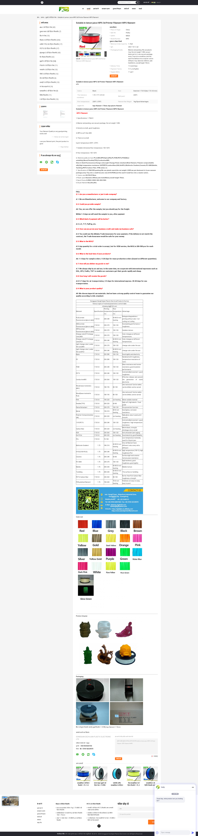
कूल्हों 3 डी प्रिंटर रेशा (51, 17)
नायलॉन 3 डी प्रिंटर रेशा (47, 70)
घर (83, 9)
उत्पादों (88, 9)
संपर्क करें (126, 9)
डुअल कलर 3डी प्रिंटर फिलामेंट (49, 31)
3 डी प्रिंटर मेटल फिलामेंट (47, 99)
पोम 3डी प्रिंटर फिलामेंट (47, 78)
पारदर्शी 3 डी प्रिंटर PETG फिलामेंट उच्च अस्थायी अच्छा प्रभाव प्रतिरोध (100, 809)
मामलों (140, 9)
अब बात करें (146, 2)
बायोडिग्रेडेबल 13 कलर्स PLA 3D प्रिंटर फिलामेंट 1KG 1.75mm (69, 814)
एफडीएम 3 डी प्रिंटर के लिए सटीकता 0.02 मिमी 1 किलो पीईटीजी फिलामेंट (100, 814)
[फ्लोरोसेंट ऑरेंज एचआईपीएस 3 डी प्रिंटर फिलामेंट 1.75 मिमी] (117, 774)
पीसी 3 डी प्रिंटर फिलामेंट (47, 74)
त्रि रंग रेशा (43, 36)
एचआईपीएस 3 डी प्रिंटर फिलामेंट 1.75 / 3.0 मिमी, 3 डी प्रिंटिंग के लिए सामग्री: (83, 784)
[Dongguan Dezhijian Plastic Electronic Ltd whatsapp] (47, 162)
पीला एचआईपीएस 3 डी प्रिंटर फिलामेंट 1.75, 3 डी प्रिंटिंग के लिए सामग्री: (134, 784)
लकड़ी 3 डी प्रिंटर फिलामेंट (48, 82)
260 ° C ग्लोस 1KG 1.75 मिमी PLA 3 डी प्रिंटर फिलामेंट (69, 819)
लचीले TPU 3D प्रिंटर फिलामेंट (49, 44)
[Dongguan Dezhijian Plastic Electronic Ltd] (64, 9)
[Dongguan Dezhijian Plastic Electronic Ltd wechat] (53, 162)
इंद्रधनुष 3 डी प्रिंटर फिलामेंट (48, 53)
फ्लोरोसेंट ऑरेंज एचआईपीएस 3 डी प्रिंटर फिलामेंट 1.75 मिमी (117, 784)
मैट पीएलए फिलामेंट (45, 57)
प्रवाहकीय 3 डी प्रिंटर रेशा (48, 91)
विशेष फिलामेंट (44, 95)
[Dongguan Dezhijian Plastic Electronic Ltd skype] (58, 162)
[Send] (192, 832)
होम (38, 17)
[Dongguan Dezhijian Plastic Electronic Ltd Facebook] (42, 2)
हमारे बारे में (96, 9)
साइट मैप (39, 822)
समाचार (134, 9)
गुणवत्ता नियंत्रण (117, 9)
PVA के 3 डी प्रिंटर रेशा (47, 65)
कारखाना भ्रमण (106, 9)
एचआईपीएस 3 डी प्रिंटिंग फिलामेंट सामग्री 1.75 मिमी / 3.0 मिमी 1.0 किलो (150, 784)
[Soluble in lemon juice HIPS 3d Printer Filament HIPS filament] (90, 38)
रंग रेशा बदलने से (45, 87)
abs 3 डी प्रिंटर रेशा (46, 27)
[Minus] (193, 787)
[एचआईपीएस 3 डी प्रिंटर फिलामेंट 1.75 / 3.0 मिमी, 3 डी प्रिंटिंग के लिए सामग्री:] (83, 774)
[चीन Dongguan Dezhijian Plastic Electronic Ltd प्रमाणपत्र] (45, 114)
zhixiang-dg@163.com (109, 306)
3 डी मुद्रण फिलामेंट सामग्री (85, 727)
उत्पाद (42, 17)
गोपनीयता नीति (60, 834)
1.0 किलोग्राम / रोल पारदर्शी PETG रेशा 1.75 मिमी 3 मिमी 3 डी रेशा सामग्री (101, 819)
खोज (138, 2)
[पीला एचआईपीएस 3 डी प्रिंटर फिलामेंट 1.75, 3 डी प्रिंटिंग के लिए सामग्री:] (133, 774)
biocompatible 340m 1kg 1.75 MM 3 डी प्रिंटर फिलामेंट (69, 809)
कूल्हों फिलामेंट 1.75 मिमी (99, 727)
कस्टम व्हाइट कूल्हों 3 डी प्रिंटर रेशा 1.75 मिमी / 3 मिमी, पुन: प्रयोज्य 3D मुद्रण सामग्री (100, 784)
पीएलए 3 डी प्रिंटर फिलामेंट (48, 40)
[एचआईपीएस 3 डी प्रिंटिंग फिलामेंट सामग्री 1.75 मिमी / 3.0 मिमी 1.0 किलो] (150, 774)
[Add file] (157, 832)
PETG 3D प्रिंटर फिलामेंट (48, 48)
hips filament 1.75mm (113, 727)
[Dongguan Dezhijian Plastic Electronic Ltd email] (42, 162)
